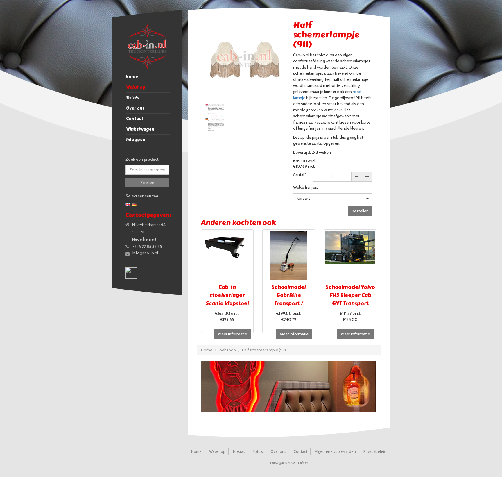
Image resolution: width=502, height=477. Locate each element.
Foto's (132, 98)
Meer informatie (232, 334)
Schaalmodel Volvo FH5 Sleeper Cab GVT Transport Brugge (350, 299)
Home (132, 77)
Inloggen (135, 140)
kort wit (303, 198)
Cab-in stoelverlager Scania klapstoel (227, 295)
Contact (134, 119)
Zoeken (147, 182)
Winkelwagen (140, 129)
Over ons (135, 108)
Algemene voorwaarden (335, 451)
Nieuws (239, 451)
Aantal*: (300, 174)
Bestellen (360, 211)
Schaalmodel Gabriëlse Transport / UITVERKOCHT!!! (289, 299)
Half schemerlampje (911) (264, 350)
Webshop (135, 87)
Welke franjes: (305, 187)
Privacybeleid (374, 451)
